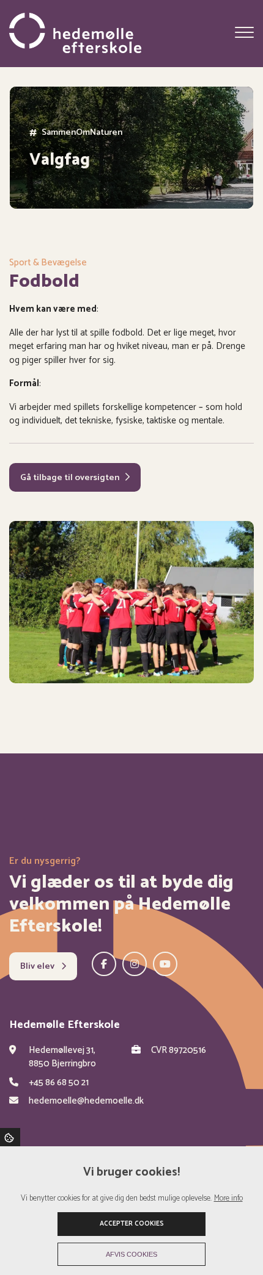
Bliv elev (38, 966)
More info (228, 1198)
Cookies (10, 1137)
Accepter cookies (132, 1223)
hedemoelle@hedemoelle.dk (86, 1101)
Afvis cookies (131, 1254)
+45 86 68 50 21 (59, 1083)
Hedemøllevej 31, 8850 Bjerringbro (62, 1057)
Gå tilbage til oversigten (69, 477)
